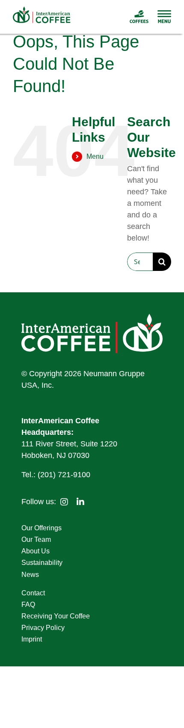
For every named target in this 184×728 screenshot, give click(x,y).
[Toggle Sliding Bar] (160, 16)
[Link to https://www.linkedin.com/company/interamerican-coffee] (80, 502)
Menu (95, 156)
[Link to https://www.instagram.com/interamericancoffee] (64, 502)
